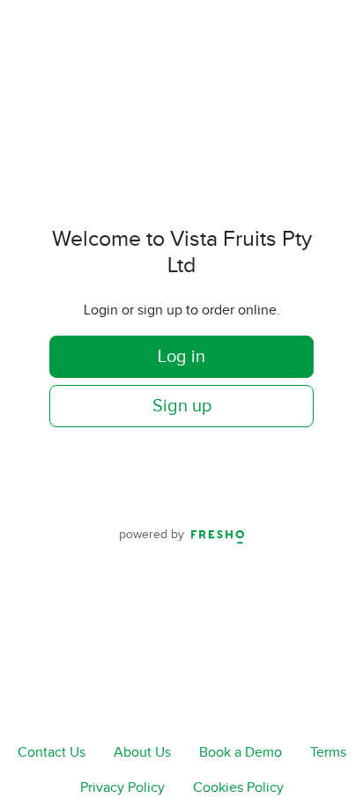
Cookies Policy (238, 788)
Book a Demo (240, 752)
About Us (142, 752)
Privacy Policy (122, 788)
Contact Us (51, 752)
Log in (181, 356)
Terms (328, 752)
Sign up (181, 406)
